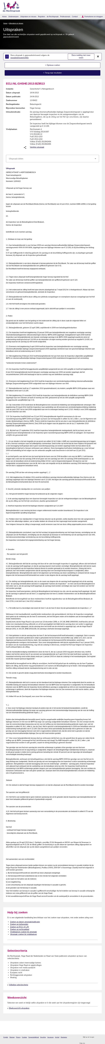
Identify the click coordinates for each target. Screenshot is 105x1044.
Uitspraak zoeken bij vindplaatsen (23, 934)
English (5, 1037)
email (100, 1037)
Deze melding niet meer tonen (81, 56)
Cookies (24, 1037)
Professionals (65, 16)
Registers (41, 16)
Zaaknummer (11, 100)
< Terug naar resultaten (52, 73)
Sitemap (12, 1037)
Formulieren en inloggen (93, 16)
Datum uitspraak (13, 93)
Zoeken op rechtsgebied (19, 929)
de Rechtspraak (53, 16)
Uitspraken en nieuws (28, 16)
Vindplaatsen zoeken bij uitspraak (23, 932)
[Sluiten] (98, 56)
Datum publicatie (13, 97)
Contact (75, 16)
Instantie (9, 89)
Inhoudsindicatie (13, 112)
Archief (57, 1037)
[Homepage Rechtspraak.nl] (10, 6)
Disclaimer (64, 1037)
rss (96, 1037)
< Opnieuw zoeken (52, 65)
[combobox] (52, 158)
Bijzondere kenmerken (15, 108)
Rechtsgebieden (13, 104)
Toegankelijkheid (33, 1037)
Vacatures (50, 1037)
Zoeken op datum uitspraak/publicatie (25, 922)
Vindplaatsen (11, 129)
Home (4, 16)
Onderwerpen (13, 16)
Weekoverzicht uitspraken (19, 1008)
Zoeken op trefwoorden (19, 924)
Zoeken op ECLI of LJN (19, 927)
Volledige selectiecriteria (18, 985)
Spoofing (43, 1037)
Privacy (18, 1037)
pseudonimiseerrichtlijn (20, 58)
